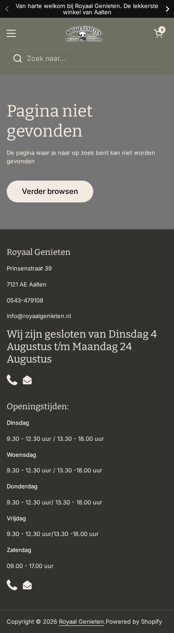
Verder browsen (50, 191)
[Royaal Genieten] (84, 33)
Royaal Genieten (81, 621)
